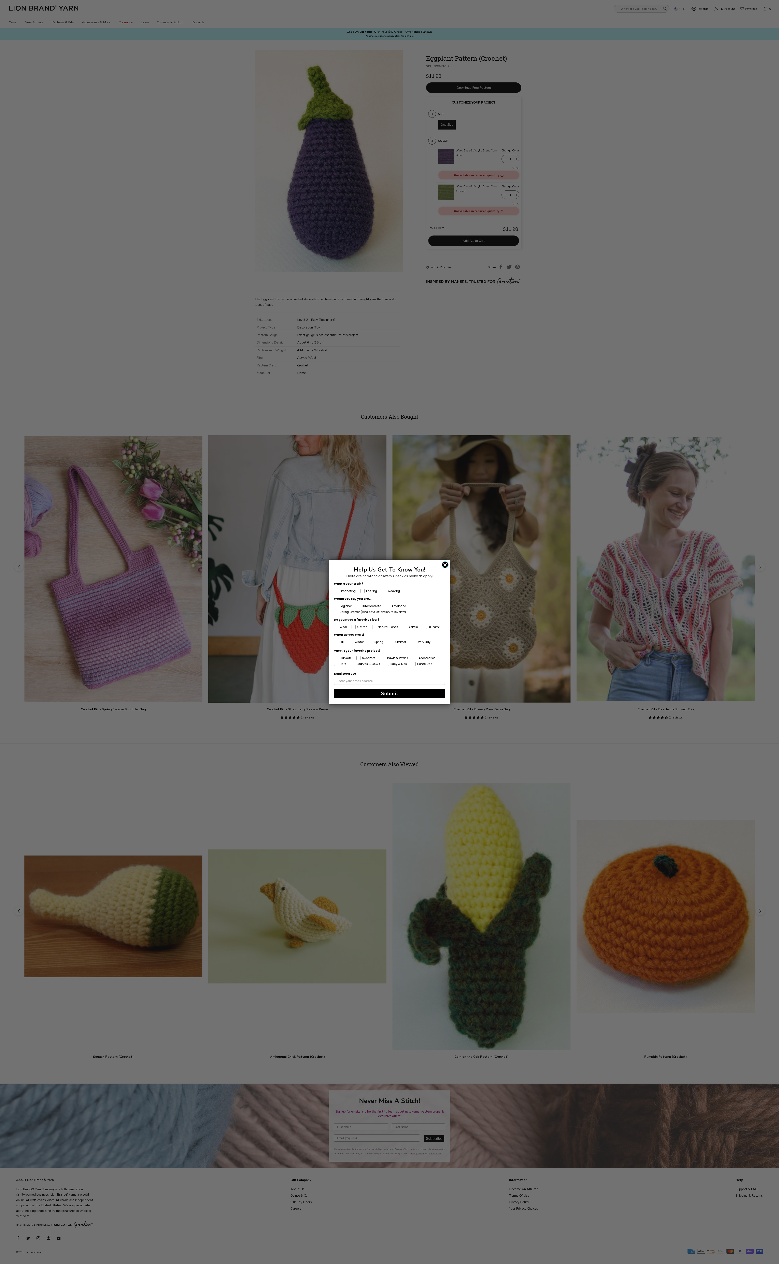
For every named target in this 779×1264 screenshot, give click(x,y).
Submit (389, 693)
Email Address (345, 674)
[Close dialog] (445, 565)
